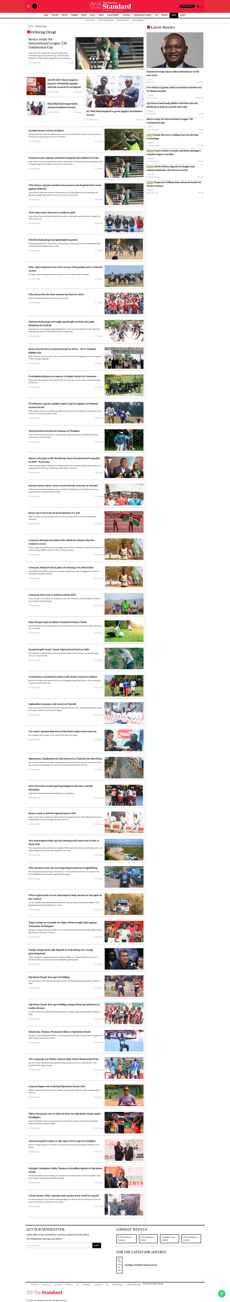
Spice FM (124, 20)
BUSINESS (74, 15)
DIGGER (182, 15)
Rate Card (58, 1285)
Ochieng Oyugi (41, 26)
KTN (156, 15)
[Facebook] (127, 1238)
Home (31, 26)
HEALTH (92, 15)
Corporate (34, 1285)
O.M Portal (87, 1285)
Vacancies (69, 1285)
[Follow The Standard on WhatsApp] (221, 1293)
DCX (77, 1285)
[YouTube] (192, 1238)
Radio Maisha (106, 20)
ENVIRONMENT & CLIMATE (142, 15)
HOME (46, 15)
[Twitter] (149, 1238)
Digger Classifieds (135, 1265)
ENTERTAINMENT (113, 15)
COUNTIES (55, 15)
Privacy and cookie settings (153, 1284)
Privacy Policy (117, 1285)
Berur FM (139, 20)
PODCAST (164, 15)
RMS (107, 1285)
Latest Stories (163, 27)
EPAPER (173, 15)
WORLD (83, 15)
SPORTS (101, 15)
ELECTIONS (126, 15)
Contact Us (46, 1285)
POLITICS (65, 15)
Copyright (98, 1285)
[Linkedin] (170, 1238)
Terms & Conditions (134, 1285)
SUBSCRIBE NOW (187, 6)
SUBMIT (97, 1245)
